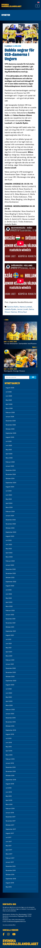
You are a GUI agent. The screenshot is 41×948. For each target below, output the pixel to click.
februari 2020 (10, 709)
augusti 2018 (10, 784)
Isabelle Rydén (10, 309)
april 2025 (9, 454)
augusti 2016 (10, 883)
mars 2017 (9, 854)
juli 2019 (8, 738)
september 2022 (11, 581)
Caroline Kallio (13, 307)
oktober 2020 (10, 676)
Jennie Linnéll (22, 309)
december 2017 (10, 817)
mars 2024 (9, 507)
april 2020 (9, 701)
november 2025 (11, 425)
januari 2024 (10, 515)
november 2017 (10, 821)
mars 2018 (9, 804)
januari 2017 (10, 862)
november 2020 (11, 672)
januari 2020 (10, 714)
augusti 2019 (10, 734)
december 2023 (11, 520)
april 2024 (9, 503)
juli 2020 (9, 689)
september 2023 (11, 532)
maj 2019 (9, 747)
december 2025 (11, 421)
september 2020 (11, 681)
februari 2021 (10, 660)
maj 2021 (9, 648)
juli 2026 (9, 392)
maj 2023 (9, 548)
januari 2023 (10, 565)
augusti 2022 (10, 586)
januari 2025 (10, 466)
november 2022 (11, 573)
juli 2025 (9, 441)
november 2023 (11, 524)
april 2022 (9, 602)
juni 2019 (9, 742)
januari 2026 (10, 416)
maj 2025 (9, 449)
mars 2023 (9, 557)
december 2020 (11, 668)
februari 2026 (10, 412)
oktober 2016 (10, 874)
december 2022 (11, 569)
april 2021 (9, 652)
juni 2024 (9, 495)
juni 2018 (9, 792)
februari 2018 (10, 808)
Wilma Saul (22, 312)
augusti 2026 (10, 388)
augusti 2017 (10, 833)
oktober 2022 (10, 577)
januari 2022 (10, 614)
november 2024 (11, 474)
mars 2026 (9, 408)
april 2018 (9, 800)
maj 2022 (9, 598)
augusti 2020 (10, 685)
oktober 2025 (10, 429)
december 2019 (10, 718)
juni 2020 (9, 693)
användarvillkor (11, 925)
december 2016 (10, 866)
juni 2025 (9, 445)
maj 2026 (9, 400)
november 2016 (11, 870)
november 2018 (11, 771)
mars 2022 (9, 606)
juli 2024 (9, 491)
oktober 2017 (10, 825)
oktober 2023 (10, 528)
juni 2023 (9, 544)
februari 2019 (10, 759)
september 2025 (11, 433)
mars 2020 (9, 705)
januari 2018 (10, 813)
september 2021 (11, 631)
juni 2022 (9, 594)
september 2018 (11, 780)
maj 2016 (9, 887)
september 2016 (11, 879)
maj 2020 (9, 697)
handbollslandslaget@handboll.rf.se (16, 921)
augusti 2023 (10, 536)
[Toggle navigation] (37, 5)
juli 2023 (9, 540)
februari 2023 (10, 561)
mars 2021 (9, 656)
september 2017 (11, 829)
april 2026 (9, 404)
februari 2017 (10, 858)
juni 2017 (9, 841)
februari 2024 (10, 511)
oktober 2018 (10, 775)
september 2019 (11, 730)
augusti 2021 (10, 635)
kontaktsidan (12, 911)
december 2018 (10, 767)
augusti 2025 (10, 437)
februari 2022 (10, 610)
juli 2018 (8, 788)
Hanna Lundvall (26, 307)
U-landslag (8, 46)
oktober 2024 (10, 478)
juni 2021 (9, 643)
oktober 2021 (10, 627)
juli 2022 (9, 590)
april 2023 (9, 553)
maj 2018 (9, 796)
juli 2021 (8, 639)
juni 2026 (9, 396)
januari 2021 (10, 664)
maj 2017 (8, 846)
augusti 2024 (10, 487)
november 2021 (11, 623)
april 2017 (9, 850)
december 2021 (10, 619)
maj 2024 (9, 499)
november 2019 (11, 722)
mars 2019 (9, 755)
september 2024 (11, 482)
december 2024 (11, 470)
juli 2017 (8, 837)
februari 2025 (10, 462)
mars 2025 (9, 458)
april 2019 (9, 751)
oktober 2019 (10, 726)
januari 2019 (10, 763)
